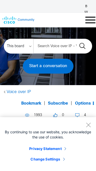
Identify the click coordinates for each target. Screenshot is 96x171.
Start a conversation (48, 66)
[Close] (88, 124)
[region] (48, 144)
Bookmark (31, 103)
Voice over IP (19, 92)
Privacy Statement (45, 148)
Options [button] (83, 103)
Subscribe (58, 103)
